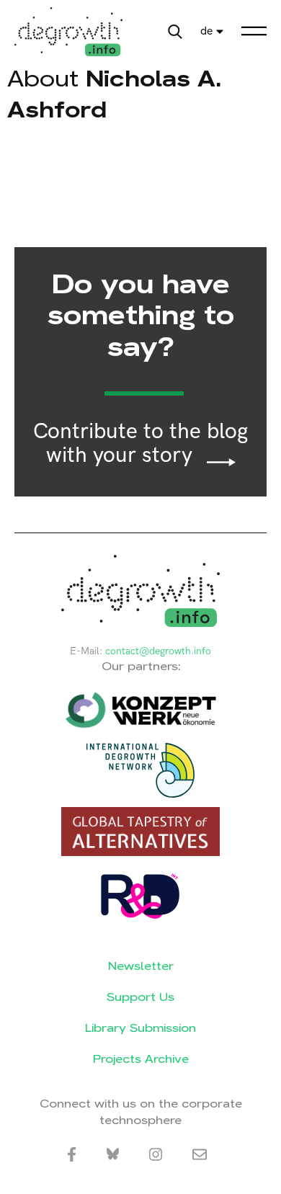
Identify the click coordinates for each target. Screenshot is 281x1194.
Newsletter (141, 966)
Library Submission (140, 1027)
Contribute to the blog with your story (140, 444)
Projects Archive (141, 1058)
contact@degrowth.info (158, 651)
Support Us (140, 996)
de (206, 31)
